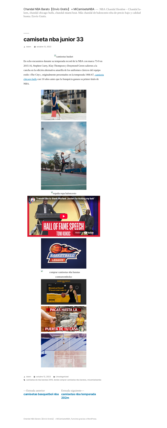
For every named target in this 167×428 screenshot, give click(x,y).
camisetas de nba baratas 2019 (39, 380)
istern (28, 47)
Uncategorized (62, 377)
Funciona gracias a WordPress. (84, 419)
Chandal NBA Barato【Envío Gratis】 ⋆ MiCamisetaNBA (59, 9)
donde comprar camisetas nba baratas (70, 380)
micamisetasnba (94, 380)
